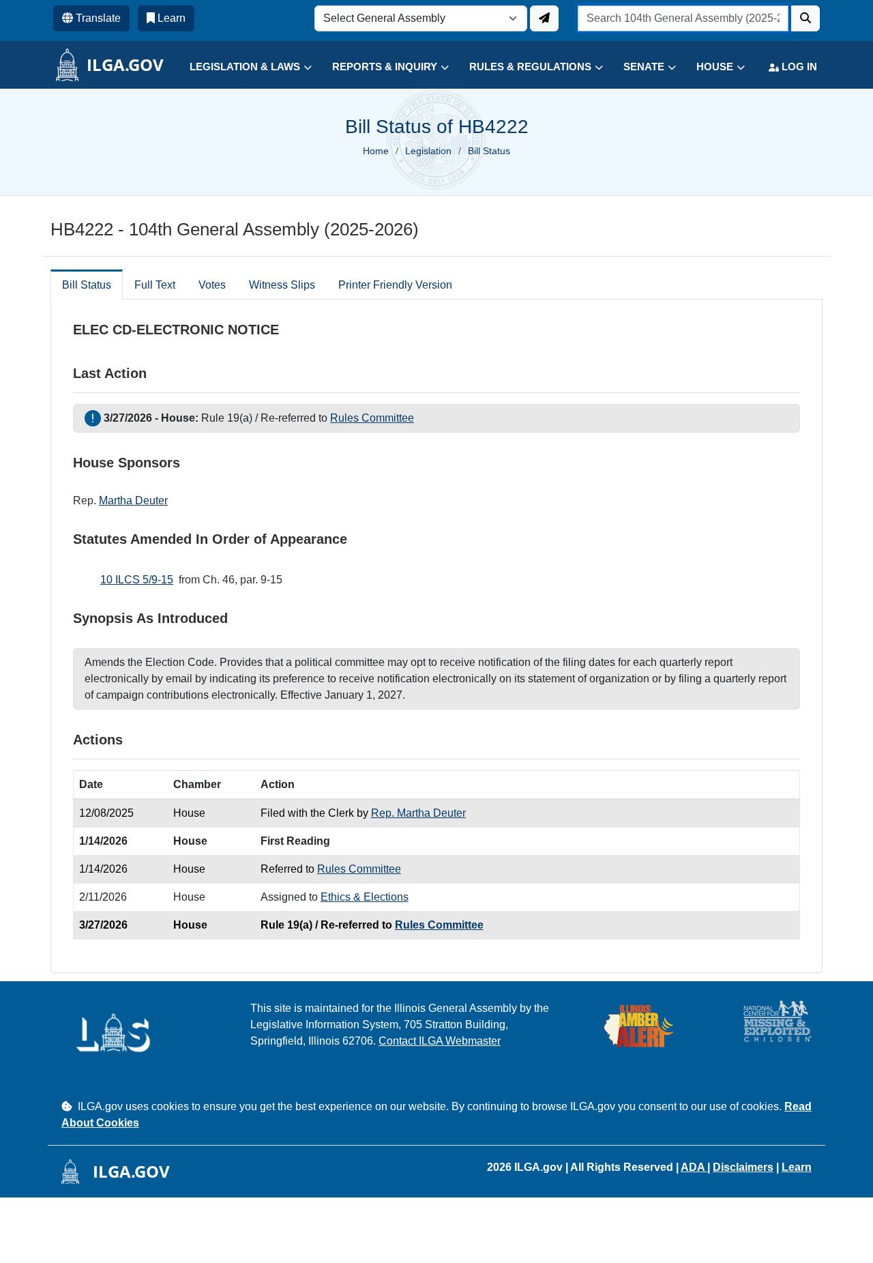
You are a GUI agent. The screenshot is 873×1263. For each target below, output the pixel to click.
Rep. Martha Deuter (418, 813)
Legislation (428, 150)
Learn (797, 1167)
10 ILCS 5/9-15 (136, 579)
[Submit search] (805, 18)
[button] (240, 67)
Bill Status (86, 285)
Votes (212, 285)
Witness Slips (282, 285)
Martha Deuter (133, 500)
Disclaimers (743, 1167)
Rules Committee (372, 418)
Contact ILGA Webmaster (440, 1041)
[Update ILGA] (544, 18)
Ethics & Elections (365, 897)
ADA (694, 1167)
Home (376, 150)
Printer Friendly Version (395, 285)
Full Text (154, 285)
